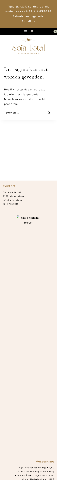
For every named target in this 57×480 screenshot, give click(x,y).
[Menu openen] (26, 31)
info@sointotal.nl (13, 200)
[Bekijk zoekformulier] (32, 31)
